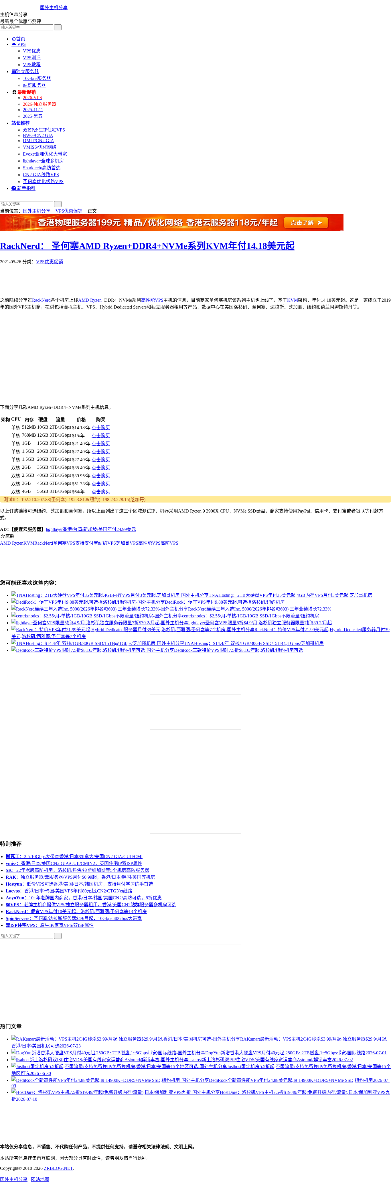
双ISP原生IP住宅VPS (44, 129)
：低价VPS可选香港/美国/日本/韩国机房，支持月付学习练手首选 (79, 884)
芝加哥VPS (127, 543)
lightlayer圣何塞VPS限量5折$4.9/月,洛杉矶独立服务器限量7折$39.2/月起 (260, 622)
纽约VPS (107, 543)
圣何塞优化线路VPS (43, 181)
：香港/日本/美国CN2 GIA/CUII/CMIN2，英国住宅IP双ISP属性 (74, 863)
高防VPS (169, 543)
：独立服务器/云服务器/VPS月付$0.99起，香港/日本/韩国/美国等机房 (80, 877)
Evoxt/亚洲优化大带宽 (45, 154)
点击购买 (101, 427)
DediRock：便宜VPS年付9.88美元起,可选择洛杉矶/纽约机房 (225, 602)
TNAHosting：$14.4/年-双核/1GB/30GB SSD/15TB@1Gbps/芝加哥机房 (254, 643)
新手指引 (23, 188)
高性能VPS (152, 300)
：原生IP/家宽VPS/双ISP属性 (50, 925)
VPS (18, 44)
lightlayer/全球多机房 (43, 160)
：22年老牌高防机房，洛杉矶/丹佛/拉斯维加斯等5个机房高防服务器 (77, 870)
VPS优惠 (32, 50)
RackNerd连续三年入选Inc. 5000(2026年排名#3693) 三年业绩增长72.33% (259, 609)
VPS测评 (32, 57)
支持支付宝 (86, 543)
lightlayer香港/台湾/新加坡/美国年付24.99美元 (91, 529)
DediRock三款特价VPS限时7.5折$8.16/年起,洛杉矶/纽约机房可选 (238, 650)
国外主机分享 (54, 7)
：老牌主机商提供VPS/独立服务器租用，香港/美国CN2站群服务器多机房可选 (91, 904)
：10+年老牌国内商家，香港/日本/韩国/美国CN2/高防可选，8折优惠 (84, 897)
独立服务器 (25, 71)
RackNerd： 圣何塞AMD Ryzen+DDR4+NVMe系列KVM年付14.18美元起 (147, 246)
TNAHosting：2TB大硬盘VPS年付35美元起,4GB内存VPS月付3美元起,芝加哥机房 (290, 595)
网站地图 (40, 1179)
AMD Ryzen (90, 300)
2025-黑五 (33, 116)
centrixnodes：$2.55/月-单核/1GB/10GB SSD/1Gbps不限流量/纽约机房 (250, 615)
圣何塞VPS (64, 543)
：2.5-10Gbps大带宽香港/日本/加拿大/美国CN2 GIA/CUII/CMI (74, 856)
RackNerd (41, 300)
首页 (18, 38)
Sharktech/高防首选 (41, 167)
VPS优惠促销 (69, 211)
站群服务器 (34, 85)
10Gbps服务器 (37, 78)
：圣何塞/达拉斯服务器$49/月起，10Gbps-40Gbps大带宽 (74, 918)
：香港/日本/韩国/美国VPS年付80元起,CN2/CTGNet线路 (69, 890)
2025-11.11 (33, 109)
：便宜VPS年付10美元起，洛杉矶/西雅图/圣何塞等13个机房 (76, 911)
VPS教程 (32, 64)
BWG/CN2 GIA (38, 135)
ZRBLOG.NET (58, 1168)
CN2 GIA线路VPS (41, 174)
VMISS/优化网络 (39, 147)
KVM (292, 300)
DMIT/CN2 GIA (38, 140)
